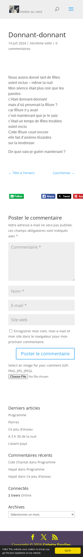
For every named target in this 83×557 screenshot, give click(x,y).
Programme (17, 415)
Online (19, 495)
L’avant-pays (17, 443)
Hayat (12, 469)
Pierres (13, 422)
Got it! (68, 550)
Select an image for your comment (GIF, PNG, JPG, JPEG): (38, 368)
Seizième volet (41, 43)
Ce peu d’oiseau (20, 429)
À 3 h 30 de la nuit (22, 436)
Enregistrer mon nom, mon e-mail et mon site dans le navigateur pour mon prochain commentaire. (39, 336)
